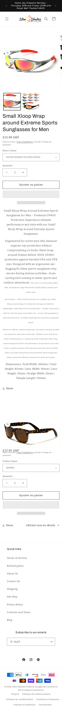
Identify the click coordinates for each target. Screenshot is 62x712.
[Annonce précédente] (6, 5)
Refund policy (15, 565)
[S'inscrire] (51, 642)
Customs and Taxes (18, 612)
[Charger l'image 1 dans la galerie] (12, 101)
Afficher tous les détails (40, 525)
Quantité (7, 165)
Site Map (12, 596)
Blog (9, 620)
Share (9, 388)
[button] (31, 194)
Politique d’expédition (24, 705)
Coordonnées (45, 705)
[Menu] (7, 19)
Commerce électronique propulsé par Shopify (34, 690)
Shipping (12, 589)
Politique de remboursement (36, 694)
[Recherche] (46, 19)
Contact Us (13, 581)
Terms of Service (17, 558)
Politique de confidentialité (19, 699)
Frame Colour (10, 461)
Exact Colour (10, 150)
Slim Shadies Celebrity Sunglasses (29, 687)
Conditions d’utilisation (47, 699)
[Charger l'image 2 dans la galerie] (31, 101)
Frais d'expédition (25, 142)
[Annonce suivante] (55, 5)
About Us (12, 573)
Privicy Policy (15, 604)
